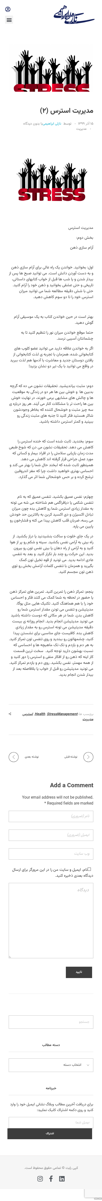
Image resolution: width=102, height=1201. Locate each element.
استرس (28, 714)
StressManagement (62, 714)
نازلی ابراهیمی (52, 124)
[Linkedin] (62, 1179)
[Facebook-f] (51, 1179)
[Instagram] (40, 1179)
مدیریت (81, 129)
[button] (9, 20)
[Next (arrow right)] (96, 1199)
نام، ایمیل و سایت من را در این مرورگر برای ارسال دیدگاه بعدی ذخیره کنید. (52, 873)
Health (40, 714)
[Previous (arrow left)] (100, 1199)
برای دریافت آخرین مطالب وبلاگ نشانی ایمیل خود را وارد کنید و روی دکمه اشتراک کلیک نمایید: (51, 1107)
